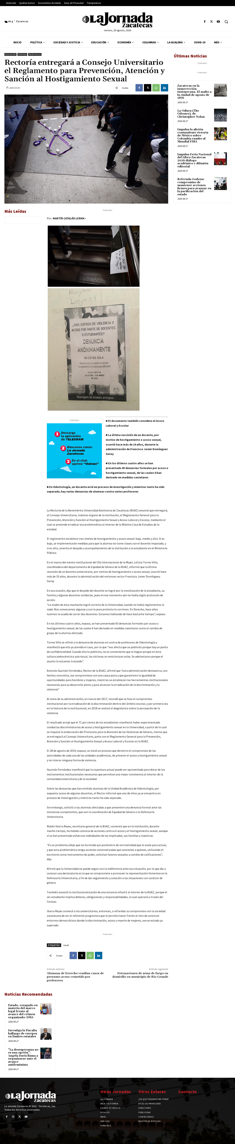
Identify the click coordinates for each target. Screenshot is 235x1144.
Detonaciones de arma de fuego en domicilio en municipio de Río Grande (140, 975)
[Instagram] (13, 1116)
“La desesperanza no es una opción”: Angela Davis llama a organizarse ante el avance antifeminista (23, 1057)
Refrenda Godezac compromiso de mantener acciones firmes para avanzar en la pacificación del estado (194, 187)
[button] (226, 21)
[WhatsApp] (156, 87)
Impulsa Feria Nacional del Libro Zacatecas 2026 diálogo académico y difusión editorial (194, 160)
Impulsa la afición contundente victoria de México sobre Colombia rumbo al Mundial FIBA (192, 135)
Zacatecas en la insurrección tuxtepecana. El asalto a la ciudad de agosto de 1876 (194, 92)
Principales (35, 54)
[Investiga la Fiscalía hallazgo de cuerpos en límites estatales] (46, 1034)
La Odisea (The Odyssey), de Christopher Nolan (191, 114)
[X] (211, 21)
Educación (10, 54)
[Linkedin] (164, 87)
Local (65, 945)
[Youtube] (218, 21)
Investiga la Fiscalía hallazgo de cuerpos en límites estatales (22, 1033)
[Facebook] (204, 21)
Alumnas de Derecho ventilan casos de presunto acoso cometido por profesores (75, 976)
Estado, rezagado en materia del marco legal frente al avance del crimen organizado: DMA (23, 1011)
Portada (22, 54)
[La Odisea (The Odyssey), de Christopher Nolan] (220, 115)
